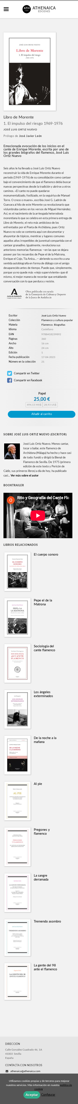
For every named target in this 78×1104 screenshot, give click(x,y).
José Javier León (30, 136)
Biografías (59, 324)
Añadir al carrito (41, 414)
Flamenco (47, 324)
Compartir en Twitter (26, 373)
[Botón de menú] (8, 9)
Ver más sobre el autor (25, 475)
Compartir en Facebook (27, 380)
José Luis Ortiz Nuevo (20, 129)
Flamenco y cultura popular (57, 320)
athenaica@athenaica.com (25, 1071)
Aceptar (32, 1095)
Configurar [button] (48, 1094)
